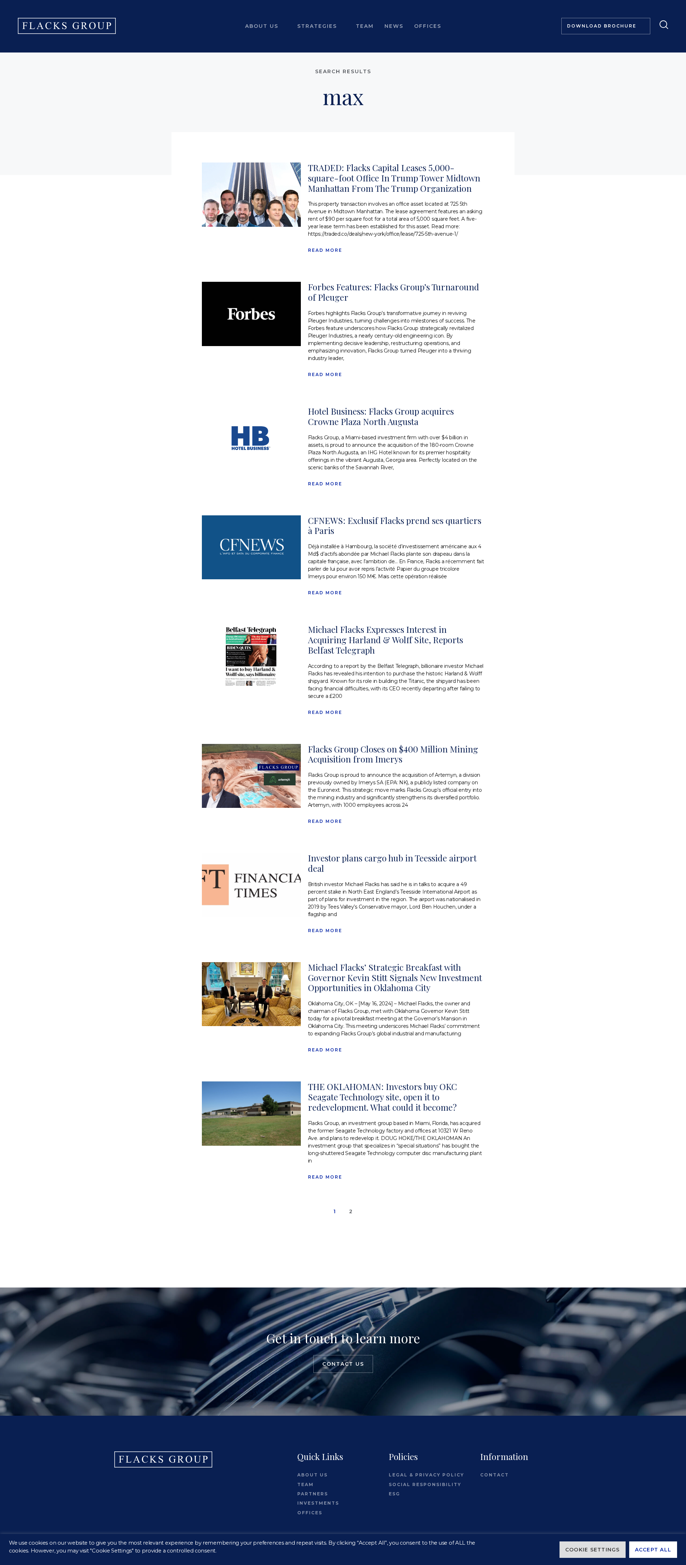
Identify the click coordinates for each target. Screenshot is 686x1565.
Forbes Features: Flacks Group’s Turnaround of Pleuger (393, 292)
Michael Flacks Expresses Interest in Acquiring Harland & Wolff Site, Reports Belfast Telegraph (385, 640)
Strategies (317, 26)
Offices (427, 26)
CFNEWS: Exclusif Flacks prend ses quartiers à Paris (394, 525)
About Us (261, 26)
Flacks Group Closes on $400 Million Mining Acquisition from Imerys (393, 754)
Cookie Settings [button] (592, 1549)
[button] (661, 24)
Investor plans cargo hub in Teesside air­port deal (392, 863)
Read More (325, 250)
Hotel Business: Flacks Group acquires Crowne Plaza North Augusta (381, 416)
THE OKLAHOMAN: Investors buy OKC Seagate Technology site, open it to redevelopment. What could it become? (382, 1097)
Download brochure (601, 26)
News (393, 26)
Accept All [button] (653, 1549)
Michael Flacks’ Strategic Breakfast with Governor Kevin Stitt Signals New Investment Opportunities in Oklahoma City (395, 977)
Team (365, 26)
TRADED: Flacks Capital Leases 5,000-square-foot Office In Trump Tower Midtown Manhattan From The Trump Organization (394, 178)
